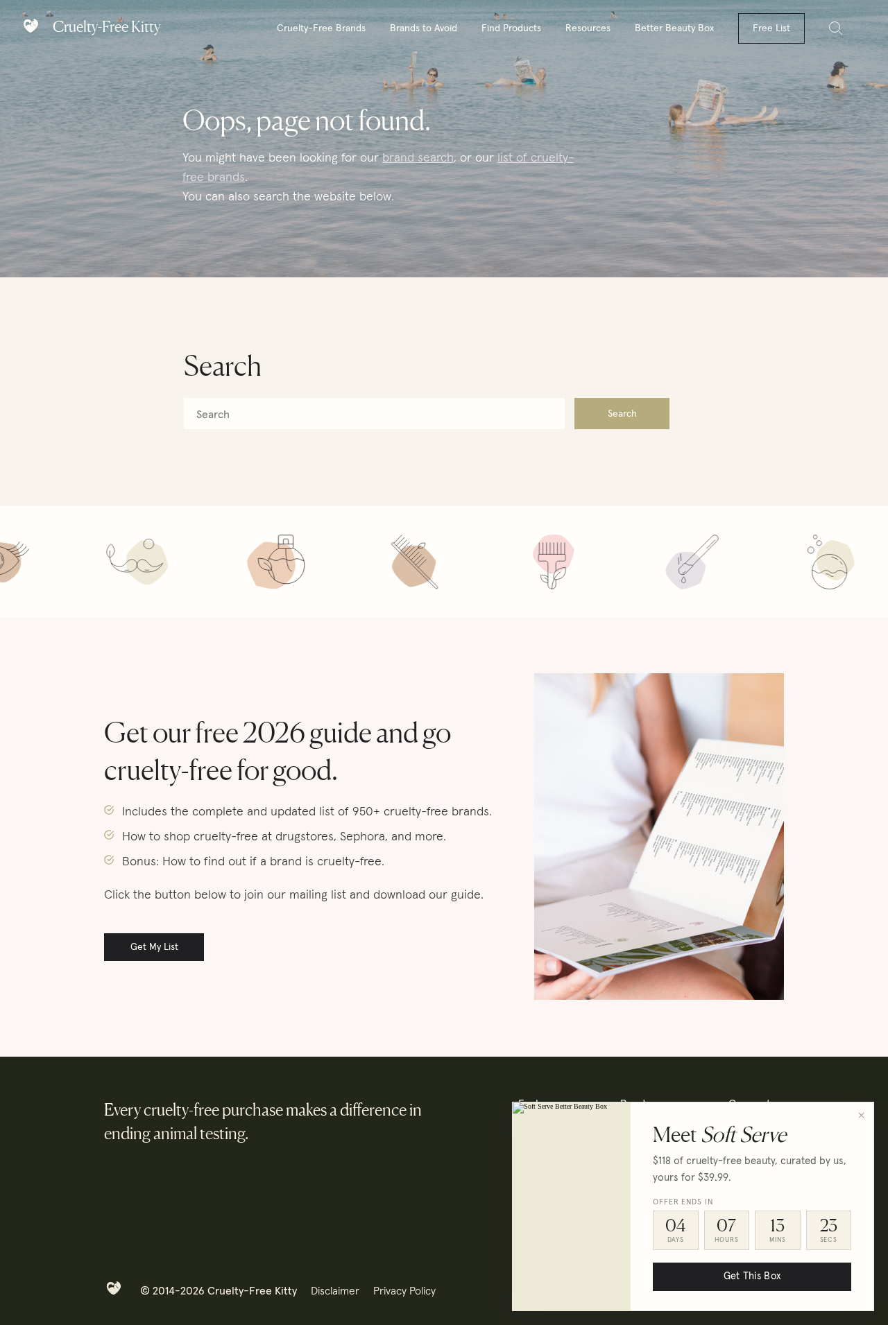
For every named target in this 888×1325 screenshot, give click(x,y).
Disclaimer (335, 1291)
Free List (771, 28)
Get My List (154, 947)
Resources (587, 28)
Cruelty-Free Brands (321, 28)
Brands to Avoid (423, 28)
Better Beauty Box (674, 28)
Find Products (511, 28)
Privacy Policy (404, 1291)
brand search (418, 158)
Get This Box (752, 1276)
